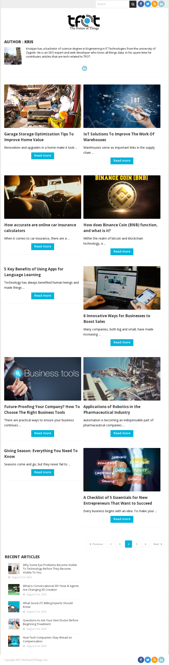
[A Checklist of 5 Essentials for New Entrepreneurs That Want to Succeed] (121, 469)
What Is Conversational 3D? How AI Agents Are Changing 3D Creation (51, 588)
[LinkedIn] (161, 4)
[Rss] (154, 4)
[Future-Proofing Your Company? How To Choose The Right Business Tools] (42, 379)
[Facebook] (141, 4)
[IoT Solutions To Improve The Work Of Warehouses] (121, 106)
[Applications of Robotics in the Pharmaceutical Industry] (121, 379)
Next (157, 544)
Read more (42, 155)
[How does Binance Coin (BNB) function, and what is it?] (121, 197)
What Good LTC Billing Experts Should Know (48, 605)
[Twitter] (147, 4)
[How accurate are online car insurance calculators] (42, 197)
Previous (97, 544)
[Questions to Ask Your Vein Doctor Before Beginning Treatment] (14, 623)
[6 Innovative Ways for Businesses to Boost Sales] (121, 288)
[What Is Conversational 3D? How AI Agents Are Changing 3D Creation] (14, 589)
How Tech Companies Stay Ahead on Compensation (47, 639)
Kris (28, 41)
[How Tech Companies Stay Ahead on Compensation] (14, 641)
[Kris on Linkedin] (84, 68)
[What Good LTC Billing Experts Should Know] (14, 606)
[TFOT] (84, 21)
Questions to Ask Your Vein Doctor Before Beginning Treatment (50, 622)
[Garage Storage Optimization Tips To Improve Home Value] (42, 106)
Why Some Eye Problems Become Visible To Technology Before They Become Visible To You (50, 568)
